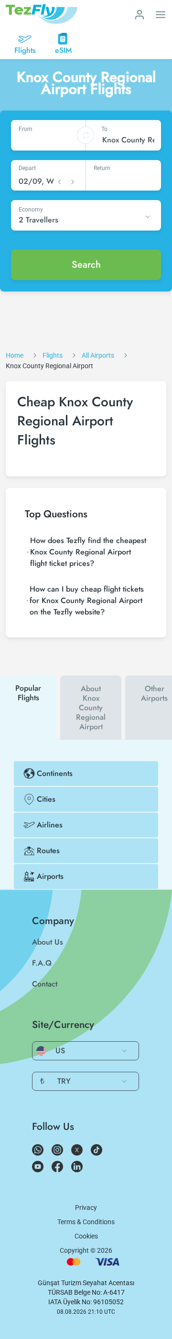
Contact (44, 983)
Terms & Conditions (86, 1222)
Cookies (86, 1236)
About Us (47, 941)
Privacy (86, 1207)
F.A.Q (42, 962)
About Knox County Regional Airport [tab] (91, 707)
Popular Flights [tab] (28, 693)
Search (86, 265)
